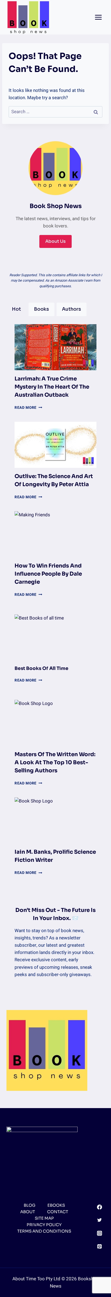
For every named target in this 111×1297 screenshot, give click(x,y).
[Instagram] (100, 1233)
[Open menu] (98, 17)
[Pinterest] (100, 1246)
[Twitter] (100, 1220)
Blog (29, 1205)
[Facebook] (100, 1207)
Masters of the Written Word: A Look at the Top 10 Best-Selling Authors (55, 762)
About (27, 1211)
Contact (57, 1211)
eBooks (56, 1205)
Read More (28, 407)
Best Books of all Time (41, 668)
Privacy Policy (44, 1224)
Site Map (44, 1218)
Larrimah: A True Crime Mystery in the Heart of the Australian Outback (52, 386)
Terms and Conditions (44, 1231)
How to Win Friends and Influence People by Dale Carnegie (48, 573)
